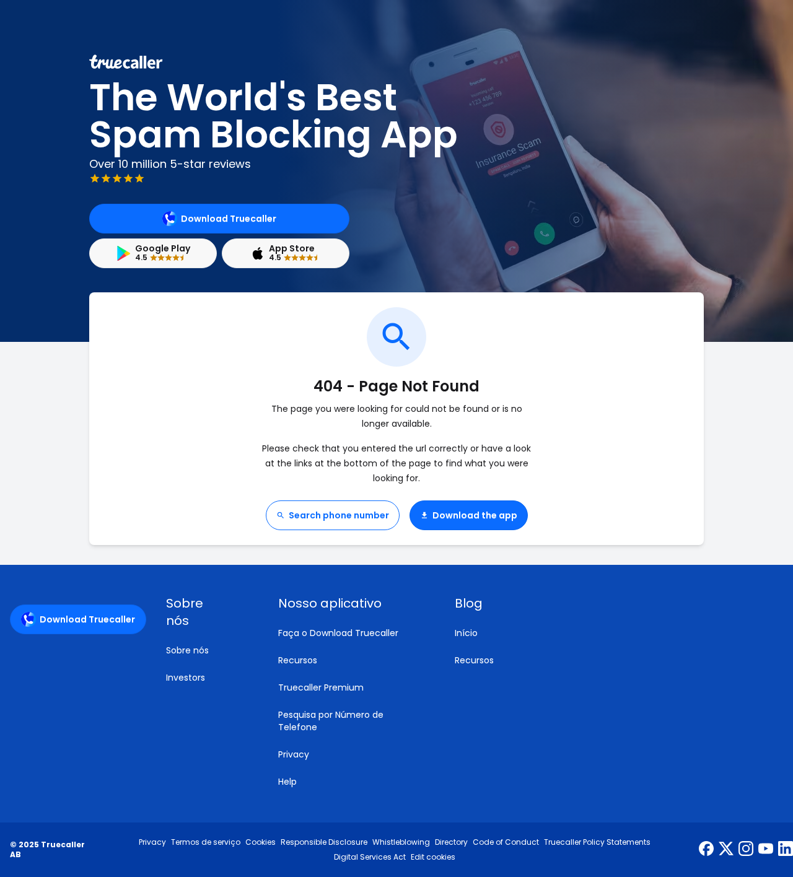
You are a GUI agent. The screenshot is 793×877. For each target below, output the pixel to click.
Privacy (293, 754)
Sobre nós (187, 650)
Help (287, 781)
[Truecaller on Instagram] (745, 849)
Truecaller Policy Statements (597, 842)
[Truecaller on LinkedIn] (785, 849)
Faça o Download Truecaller (338, 633)
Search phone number (339, 515)
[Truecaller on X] (726, 849)
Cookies (260, 842)
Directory (451, 842)
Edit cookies (433, 857)
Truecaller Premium (321, 687)
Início (466, 633)
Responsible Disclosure (324, 842)
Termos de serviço (205, 842)
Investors (185, 677)
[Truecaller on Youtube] (765, 849)
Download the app (474, 515)
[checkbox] (207, 612)
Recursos (297, 660)
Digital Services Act (370, 857)
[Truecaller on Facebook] (706, 849)
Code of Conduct (506, 842)
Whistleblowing (401, 842)
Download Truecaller (228, 218)
